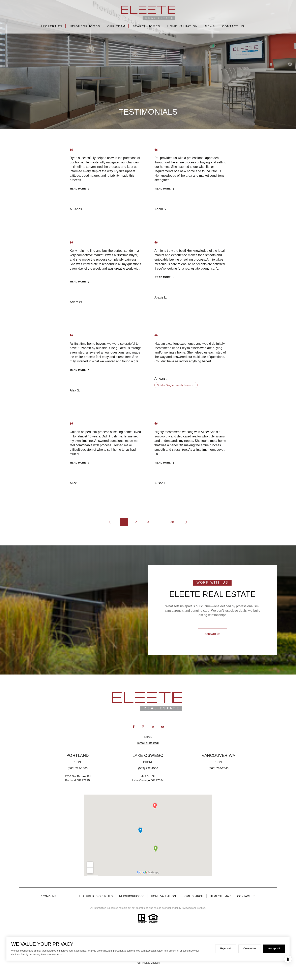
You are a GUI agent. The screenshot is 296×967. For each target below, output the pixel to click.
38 (172, 522)
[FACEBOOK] (133, 727)
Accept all (274, 948)
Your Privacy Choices (148, 962)
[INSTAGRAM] (143, 727)
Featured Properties (96, 896)
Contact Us (233, 26)
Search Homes (146, 26)
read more (78, 188)
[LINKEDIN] (153, 727)
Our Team (116, 26)
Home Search (192, 896)
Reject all (225, 948)
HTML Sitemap (220, 896)
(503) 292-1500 (78, 768)
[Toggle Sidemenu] (252, 26)
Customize (249, 948)
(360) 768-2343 (219, 768)
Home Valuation (182, 26)
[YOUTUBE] (162, 727)
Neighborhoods (85, 26)
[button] (212, 634)
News (210, 26)
